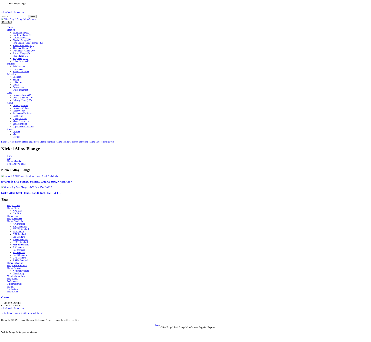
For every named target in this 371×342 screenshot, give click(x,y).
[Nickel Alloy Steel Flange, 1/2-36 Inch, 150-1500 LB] (26, 187)
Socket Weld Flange (23, 45)
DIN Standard (19, 234)
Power (16, 84)
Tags (9, 158)
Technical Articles (21, 71)
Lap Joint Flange (22, 35)
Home (10, 156)
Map (15, 134)
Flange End (12, 278)
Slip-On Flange (22, 40)
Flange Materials (47, 141)
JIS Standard (18, 247)
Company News (22, 95)
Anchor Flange (21, 53)
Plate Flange (20, 56)
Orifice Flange (21, 37)
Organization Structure (23, 126)
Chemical (17, 77)
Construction (18, 87)
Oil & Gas (17, 82)
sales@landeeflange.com (12, 12)
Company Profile (20, 105)
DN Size (17, 213)
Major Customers (21, 121)
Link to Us (18, 313)
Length (10, 286)
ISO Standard (19, 250)
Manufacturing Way (16, 276)
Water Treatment (20, 90)
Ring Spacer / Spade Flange (28, 43)
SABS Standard (20, 255)
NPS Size (17, 210)
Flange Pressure (14, 268)
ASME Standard (20, 239)
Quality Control (20, 118)
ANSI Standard (20, 226)
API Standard (19, 224)
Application (12, 289)
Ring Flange (20, 58)
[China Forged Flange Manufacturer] (18, 19)
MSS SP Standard (21, 244)
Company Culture (21, 108)
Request (16, 137)
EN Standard (19, 237)
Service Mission (20, 124)
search (32, 16)
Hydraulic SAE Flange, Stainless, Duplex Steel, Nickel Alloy (36, 181)
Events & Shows (22, 97)
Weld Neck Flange (24, 50)
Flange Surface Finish (99, 141)
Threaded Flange (22, 48)
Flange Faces (33, 141)
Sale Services (19, 66)
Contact (16, 131)
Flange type (12, 291)
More (111, 141)
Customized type (14, 284)
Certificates (18, 116)
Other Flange (21, 61)
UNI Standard (19, 257)
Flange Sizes (21, 141)
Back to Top (37, 313)
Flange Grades (7, 141)
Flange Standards (63, 141)
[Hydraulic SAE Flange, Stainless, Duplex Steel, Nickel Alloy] (30, 176)
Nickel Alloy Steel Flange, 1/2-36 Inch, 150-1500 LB (31, 192)
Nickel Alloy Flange (16, 164)
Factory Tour (19, 110)
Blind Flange (21, 32)
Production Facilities (22, 113)
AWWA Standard (21, 229)
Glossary (10, 313)
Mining (16, 79)
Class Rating (18, 273)
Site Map (27, 313)
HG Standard (19, 252)
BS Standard (18, 231)
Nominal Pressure (21, 271)
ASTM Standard (20, 260)
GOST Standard (20, 242)
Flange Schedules (80, 141)
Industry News (22, 100)
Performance (13, 281)
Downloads (18, 69)
